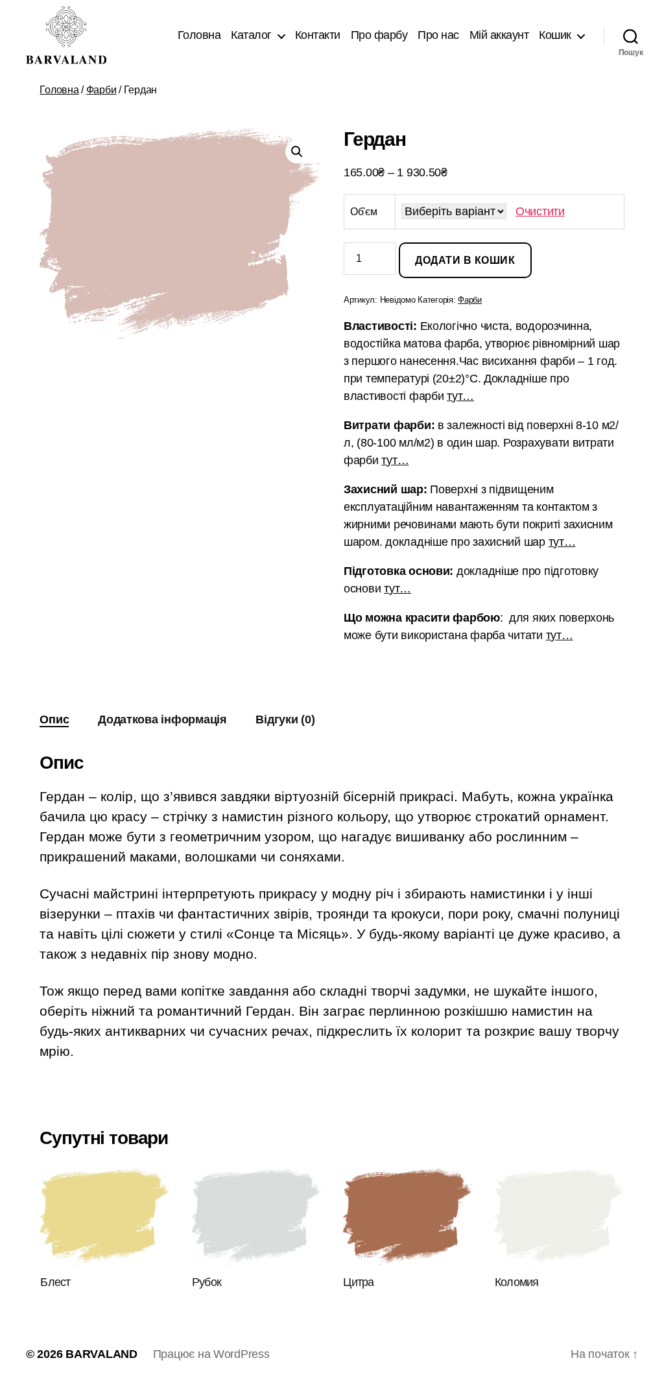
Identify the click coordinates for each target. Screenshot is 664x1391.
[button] (297, 151)
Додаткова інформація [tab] (162, 719)
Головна (199, 35)
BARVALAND (101, 1354)
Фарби (101, 89)
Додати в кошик (465, 260)
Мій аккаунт (499, 35)
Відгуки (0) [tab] (284, 719)
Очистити (540, 211)
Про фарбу (379, 35)
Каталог (251, 35)
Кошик (555, 35)
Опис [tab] (54, 719)
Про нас (438, 35)
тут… (460, 396)
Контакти (317, 35)
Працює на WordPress (211, 1354)
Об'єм (363, 211)
